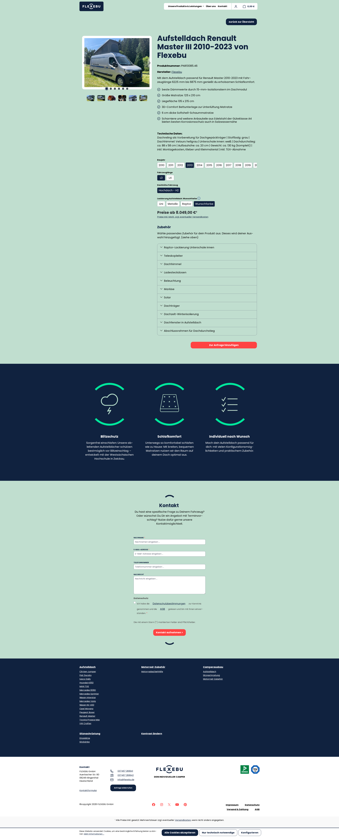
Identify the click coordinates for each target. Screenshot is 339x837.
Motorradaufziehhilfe (152, 671)
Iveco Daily (85, 679)
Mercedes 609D (87, 690)
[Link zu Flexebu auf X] (169, 804)
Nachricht (139, 574)
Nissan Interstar (87, 697)
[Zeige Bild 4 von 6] (119, 89)
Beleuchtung (172, 281)
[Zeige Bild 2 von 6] (111, 89)
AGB (162, 609)
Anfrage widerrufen (123, 788)
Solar (167, 297)
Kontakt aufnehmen (169, 632)
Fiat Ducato (85, 675)
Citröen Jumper (87, 671)
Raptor (186, 204)
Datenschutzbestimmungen (169, 603)
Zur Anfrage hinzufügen (224, 345)
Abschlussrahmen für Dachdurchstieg (189, 331)
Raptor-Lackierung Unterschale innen (189, 247)
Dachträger (172, 306)
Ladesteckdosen (175, 272)
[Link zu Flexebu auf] (153, 804)
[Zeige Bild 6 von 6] (127, 89)
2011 (170, 165)
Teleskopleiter (173, 256)
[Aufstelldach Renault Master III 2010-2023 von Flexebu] (117, 62)
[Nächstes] (150, 62)
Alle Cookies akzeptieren (179, 832)
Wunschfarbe (204, 204)
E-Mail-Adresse (141, 549)
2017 (228, 165)
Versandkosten (183, 820)
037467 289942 (126, 775)
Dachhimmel (172, 264)
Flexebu (177, 72)
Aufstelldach (87, 667)
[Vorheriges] (84, 62)
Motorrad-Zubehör (153, 667)
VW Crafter (85, 723)
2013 (190, 165)
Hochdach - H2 (169, 190)
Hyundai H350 (86, 682)
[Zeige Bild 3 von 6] (115, 89)
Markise (169, 289)
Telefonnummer (141, 562)
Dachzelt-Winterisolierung (181, 314)
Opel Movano (86, 708)
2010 (161, 165)
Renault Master (87, 716)
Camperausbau (213, 667)
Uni (161, 204)
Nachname (139, 538)
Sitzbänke (84, 741)
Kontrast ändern (151, 733)
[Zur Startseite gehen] (92, 6)
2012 (180, 165)
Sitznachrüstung (211, 675)
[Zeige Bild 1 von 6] (107, 89)
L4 (170, 178)
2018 (238, 165)
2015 (209, 165)
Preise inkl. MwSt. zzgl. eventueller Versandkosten (182, 216)
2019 (248, 165)
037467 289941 (125, 771)
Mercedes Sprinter (89, 693)
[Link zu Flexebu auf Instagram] (161, 804)
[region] (117, 68)
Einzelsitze (84, 738)
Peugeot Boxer (87, 712)
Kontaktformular (88, 790)
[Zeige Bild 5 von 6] (123, 89)
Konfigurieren (249, 832)
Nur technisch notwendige (218, 832)
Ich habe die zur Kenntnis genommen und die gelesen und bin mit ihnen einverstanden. (170, 608)
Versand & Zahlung (237, 809)
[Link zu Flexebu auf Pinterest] (185, 804)
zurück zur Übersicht (241, 21)
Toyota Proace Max (89, 719)
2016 (219, 165)
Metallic (173, 204)
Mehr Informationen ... (94, 834)
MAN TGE (84, 686)
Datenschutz (252, 804)
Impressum (232, 804)
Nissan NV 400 (86, 704)
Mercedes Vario (87, 701)
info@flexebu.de (126, 779)
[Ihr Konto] (236, 6)
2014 (199, 165)
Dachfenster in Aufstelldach (182, 322)
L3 (161, 178)
